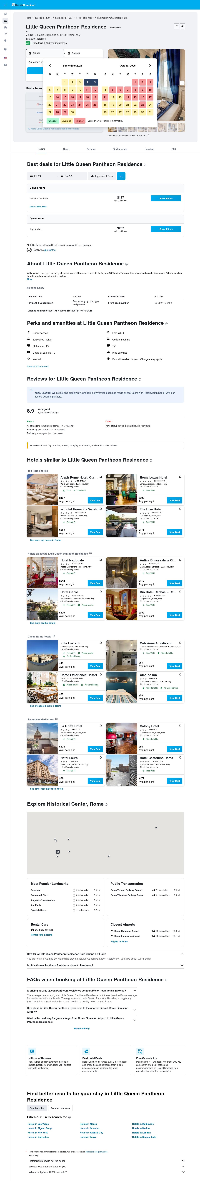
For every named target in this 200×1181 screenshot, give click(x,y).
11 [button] (87, 89)
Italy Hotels (39, 17)
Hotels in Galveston (38, 1136)
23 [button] (72, 104)
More (29, 279)
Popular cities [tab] (37, 1108)
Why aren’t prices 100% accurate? (48, 1172)
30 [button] (72, 112)
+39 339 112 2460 (36, 38)
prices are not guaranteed (97, 1151)
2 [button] (72, 82)
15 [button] (64, 97)
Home (28, 17)
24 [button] (79, 104)
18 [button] (87, 97)
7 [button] (57, 89)
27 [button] (49, 112)
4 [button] (87, 82)
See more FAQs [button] (82, 1028)
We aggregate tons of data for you (47, 1166)
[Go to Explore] (5, 40)
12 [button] (94, 89)
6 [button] (50, 89)
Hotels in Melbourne (143, 1123)
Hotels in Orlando (89, 1128)
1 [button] (65, 82)
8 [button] (65, 89)
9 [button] (72, 89)
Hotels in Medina (141, 1128)
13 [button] (49, 97)
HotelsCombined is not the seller (47, 1161)
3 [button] (80, 82)
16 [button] (72, 97)
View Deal (95, 500)
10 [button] (79, 89)
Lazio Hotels (60, 17)
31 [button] (150, 112)
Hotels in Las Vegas (38, 1123)
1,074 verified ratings (55, 43)
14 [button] (57, 97)
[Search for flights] (5, 14)
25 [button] (87, 104)
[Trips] (5, 49)
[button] (5, 4)
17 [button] (79, 97)
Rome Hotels (81, 17)
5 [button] (95, 82)
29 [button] (64, 112)
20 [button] (49, 104)
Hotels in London (141, 1132)
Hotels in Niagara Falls (144, 1136)
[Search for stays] (5, 21)
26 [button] (94, 104)
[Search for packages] (5, 34)
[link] (45, 540)
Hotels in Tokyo (88, 1136)
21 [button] (57, 104)
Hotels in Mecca (88, 1123)
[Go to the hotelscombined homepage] (23, 4)
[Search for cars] (5, 27)
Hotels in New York (38, 1132)
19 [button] (94, 97)
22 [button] (64, 104)
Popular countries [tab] (60, 1108)
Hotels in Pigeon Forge (40, 1128)
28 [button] (57, 112)
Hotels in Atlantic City (91, 1132)
